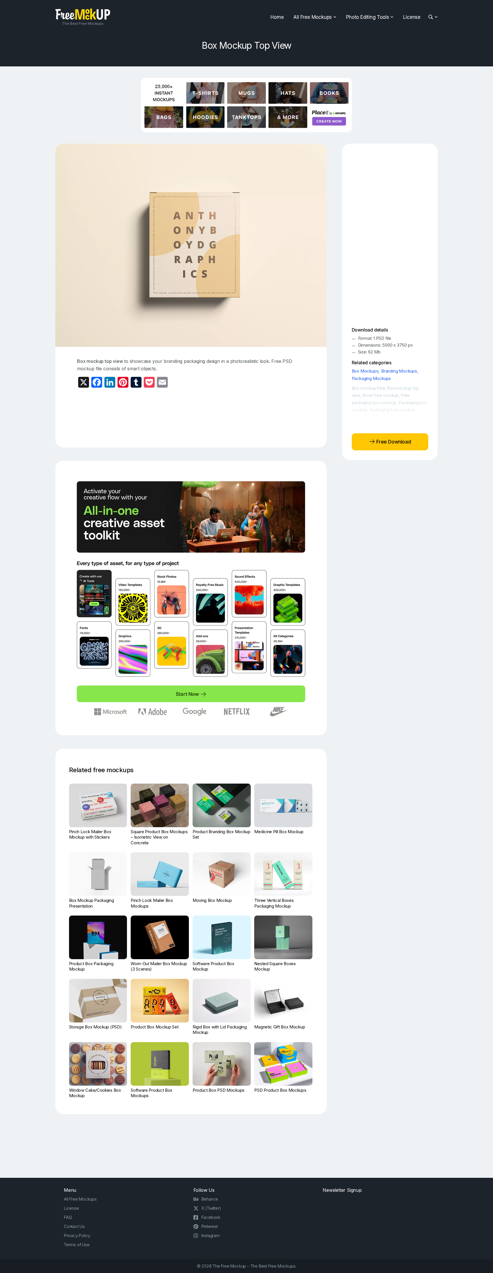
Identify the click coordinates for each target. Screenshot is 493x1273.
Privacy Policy (77, 1235)
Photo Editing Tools (367, 17)
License (412, 17)
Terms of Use (77, 1244)
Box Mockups (365, 371)
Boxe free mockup (381, 395)
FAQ (68, 1217)
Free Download (393, 441)
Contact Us (74, 1226)
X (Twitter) (211, 1208)
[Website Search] (431, 17)
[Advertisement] (191, 417)
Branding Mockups (399, 371)
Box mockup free (368, 388)
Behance (209, 1199)
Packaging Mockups (371, 378)
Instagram (210, 1235)
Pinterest (209, 1226)
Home (277, 17)
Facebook (211, 1217)
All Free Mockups (312, 17)
